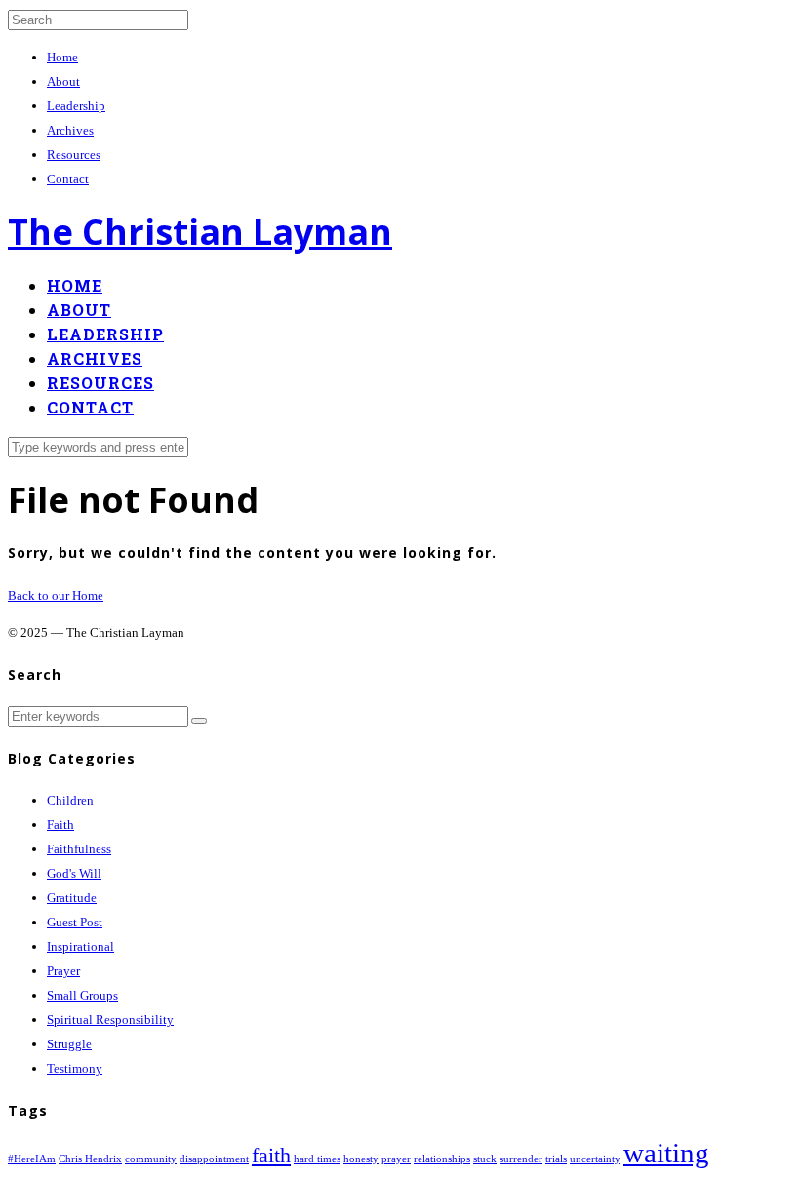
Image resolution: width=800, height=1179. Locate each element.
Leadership (76, 105)
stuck (485, 1159)
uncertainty (595, 1159)
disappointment (214, 1159)
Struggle (69, 1044)
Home (62, 57)
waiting (666, 1152)
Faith (60, 824)
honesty (361, 1159)
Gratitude (72, 897)
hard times (317, 1159)
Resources (73, 154)
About (63, 81)
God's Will (74, 873)
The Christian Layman (200, 231)
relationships (442, 1159)
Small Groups (82, 995)
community (151, 1159)
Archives (70, 130)
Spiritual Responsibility (110, 1019)
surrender (521, 1159)
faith (271, 1155)
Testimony (74, 1068)
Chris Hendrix (90, 1159)
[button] (199, 721)
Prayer (63, 970)
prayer (396, 1159)
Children (70, 800)
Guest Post (74, 922)
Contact (68, 179)
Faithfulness (79, 849)
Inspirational (80, 946)
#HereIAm (32, 1159)
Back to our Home (55, 595)
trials (556, 1159)
